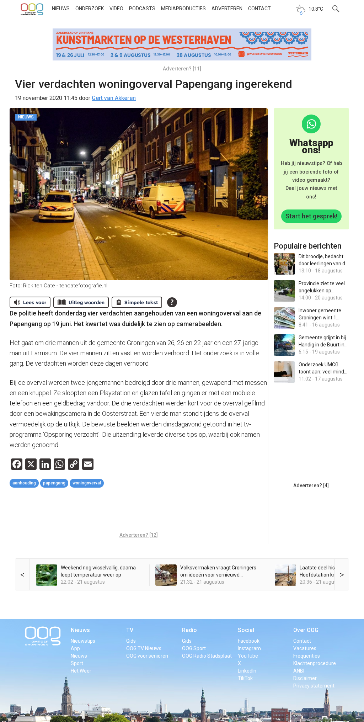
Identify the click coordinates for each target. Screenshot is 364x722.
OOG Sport (194, 648)
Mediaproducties (183, 8)
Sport (77, 663)
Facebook (248, 641)
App (75, 648)
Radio (189, 630)
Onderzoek (89, 8)
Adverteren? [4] (311, 485)
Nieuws (61, 8)
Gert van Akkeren (114, 98)
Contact (259, 8)
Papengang (54, 483)
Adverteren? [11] (182, 68)
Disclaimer (305, 678)
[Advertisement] (139, 511)
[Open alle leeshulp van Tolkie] (172, 302)
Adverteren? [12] (138, 535)
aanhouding (24, 483)
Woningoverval (87, 483)
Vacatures (304, 648)
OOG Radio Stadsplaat (207, 656)
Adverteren (227, 8)
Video (116, 8)
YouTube (248, 656)
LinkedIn (247, 671)
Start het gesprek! (311, 216)
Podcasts (142, 8)
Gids (131, 641)
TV (129, 630)
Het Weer (81, 671)
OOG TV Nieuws (143, 648)
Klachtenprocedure (314, 663)
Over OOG (305, 630)
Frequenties (306, 656)
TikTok (245, 678)
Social (246, 630)
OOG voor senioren (147, 656)
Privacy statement (313, 686)
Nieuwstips (83, 641)
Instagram (249, 648)
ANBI (298, 671)
